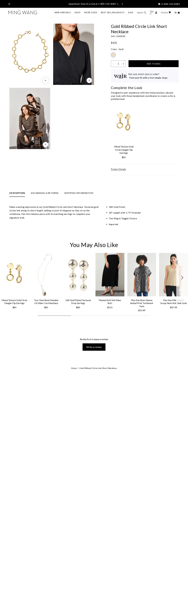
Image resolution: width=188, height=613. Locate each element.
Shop (77, 12)
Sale (130, 12)
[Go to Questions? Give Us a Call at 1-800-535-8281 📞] (94, 4)
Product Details (118, 169)
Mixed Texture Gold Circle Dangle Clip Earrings (124, 149)
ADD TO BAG (154, 63)
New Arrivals (63, 12)
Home (74, 368)
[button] (182, 277)
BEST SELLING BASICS (112, 12)
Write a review (94, 347)
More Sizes (90, 12)
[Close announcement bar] (9, 4)
